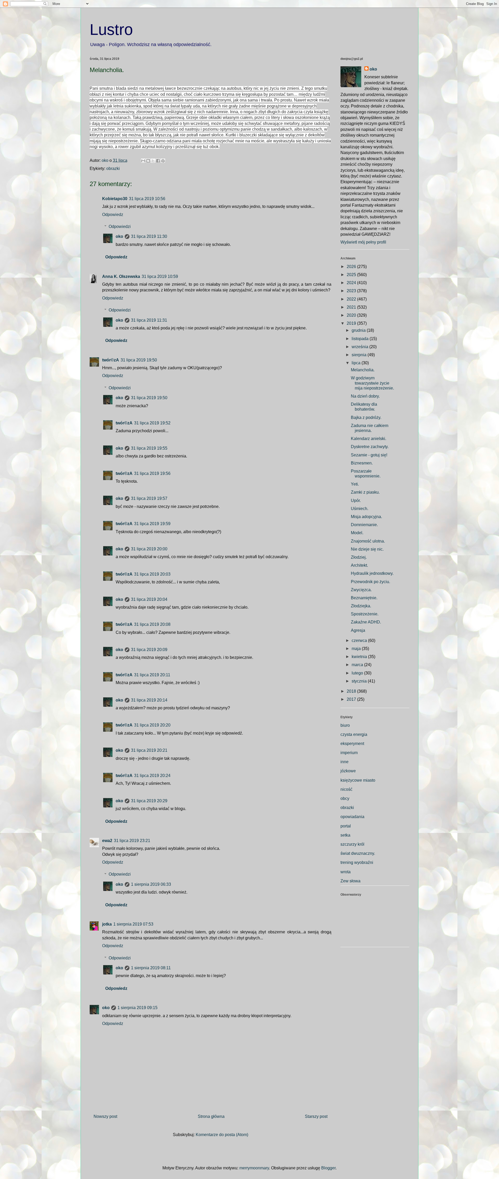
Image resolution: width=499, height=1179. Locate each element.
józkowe (348, 771)
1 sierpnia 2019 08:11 (151, 968)
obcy (344, 798)
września (360, 347)
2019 (352, 323)
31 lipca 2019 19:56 (152, 473)
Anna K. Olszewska (121, 276)
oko (119, 236)
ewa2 (107, 840)
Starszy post (316, 1116)
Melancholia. (363, 370)
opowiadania (352, 816)
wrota (345, 872)
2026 (352, 266)
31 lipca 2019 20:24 (152, 775)
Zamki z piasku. (365, 492)
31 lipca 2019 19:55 (149, 448)
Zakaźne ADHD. (366, 622)
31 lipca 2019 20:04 (149, 599)
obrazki (113, 168)
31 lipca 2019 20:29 (149, 801)
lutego (358, 673)
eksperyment (352, 743)
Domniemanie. (364, 524)
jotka (107, 924)
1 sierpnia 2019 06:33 (151, 884)
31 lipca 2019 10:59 (160, 276)
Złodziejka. (361, 606)
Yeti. (355, 484)
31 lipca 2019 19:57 (149, 498)
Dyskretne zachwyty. (370, 446)
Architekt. (359, 565)
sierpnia (359, 355)
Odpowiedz (112, 214)
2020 (352, 315)
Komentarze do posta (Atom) (222, 1134)
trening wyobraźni (356, 862)
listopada (361, 338)
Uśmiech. (359, 508)
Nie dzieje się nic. (367, 549)
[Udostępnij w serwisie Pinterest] (163, 160)
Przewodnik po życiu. (370, 581)
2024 (352, 283)
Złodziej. (359, 557)
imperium (349, 752)
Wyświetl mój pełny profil (363, 242)
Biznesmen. (362, 463)
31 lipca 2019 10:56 (147, 198)
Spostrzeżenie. (364, 614)
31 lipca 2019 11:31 (149, 320)
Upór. (356, 500)
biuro (345, 725)
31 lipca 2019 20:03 (152, 574)
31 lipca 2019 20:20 (152, 725)
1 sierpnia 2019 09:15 (137, 1007)
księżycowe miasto (357, 780)
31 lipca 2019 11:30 (149, 236)
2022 (352, 299)
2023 (352, 291)
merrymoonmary (254, 1168)
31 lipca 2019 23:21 (132, 840)
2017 (352, 699)
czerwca (360, 640)
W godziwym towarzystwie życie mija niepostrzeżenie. (372, 383)
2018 (352, 691)
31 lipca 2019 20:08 (152, 624)
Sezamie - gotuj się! (369, 455)
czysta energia (353, 734)
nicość (346, 789)
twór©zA (110, 360)
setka (345, 835)
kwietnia (360, 656)
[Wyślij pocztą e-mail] (143, 160)
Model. (357, 533)
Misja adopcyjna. (366, 516)
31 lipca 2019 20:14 (149, 700)
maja (357, 648)
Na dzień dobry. (365, 396)
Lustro (111, 29)
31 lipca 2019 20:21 (149, 750)
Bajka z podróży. (366, 417)
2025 (352, 274)
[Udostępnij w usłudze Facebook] (158, 160)
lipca (357, 363)
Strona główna (211, 1116)
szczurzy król (352, 844)
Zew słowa (350, 881)
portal (345, 826)
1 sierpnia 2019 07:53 (133, 924)
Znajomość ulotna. (368, 541)
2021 (352, 307)
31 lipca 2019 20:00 (149, 549)
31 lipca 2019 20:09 (149, 649)
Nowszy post (105, 1116)
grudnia (359, 330)
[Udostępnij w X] (153, 160)
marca (358, 664)
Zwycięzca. (361, 590)
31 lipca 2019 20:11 (152, 675)
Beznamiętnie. (364, 598)
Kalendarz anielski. (368, 438)
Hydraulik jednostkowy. (372, 573)
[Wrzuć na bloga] (148, 160)
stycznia (360, 681)
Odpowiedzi (120, 226)
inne (344, 762)
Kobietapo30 (114, 198)
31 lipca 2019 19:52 (152, 423)
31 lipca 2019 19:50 (139, 360)
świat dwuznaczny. (357, 853)
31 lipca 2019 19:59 (152, 523)
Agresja (358, 630)
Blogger (328, 1168)
